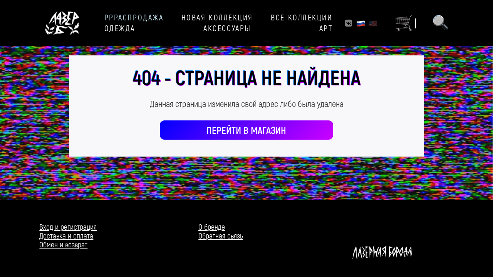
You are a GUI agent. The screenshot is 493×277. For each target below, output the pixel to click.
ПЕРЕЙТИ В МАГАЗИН (246, 130)
